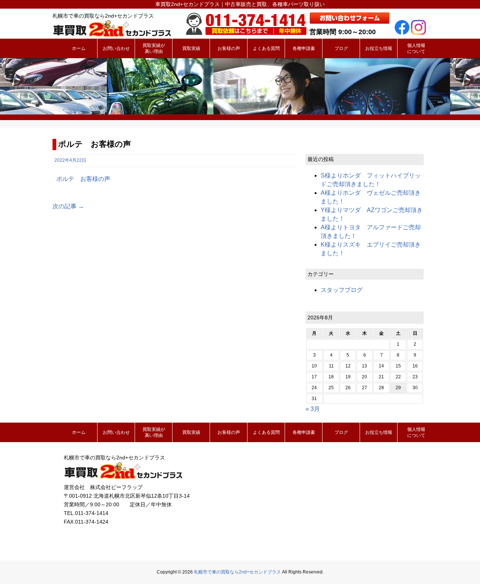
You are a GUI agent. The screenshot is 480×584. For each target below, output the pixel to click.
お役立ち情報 (378, 48)
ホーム (79, 48)
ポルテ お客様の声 (83, 179)
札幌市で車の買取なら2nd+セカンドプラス (237, 572)
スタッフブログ (342, 290)
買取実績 (191, 48)
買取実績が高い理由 (153, 48)
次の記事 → (68, 206)
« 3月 (313, 409)
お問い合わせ (116, 48)
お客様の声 (229, 48)
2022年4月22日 (70, 160)
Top (462, 566)
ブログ (341, 48)
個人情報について (416, 48)
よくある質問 (266, 48)
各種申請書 (303, 48)
